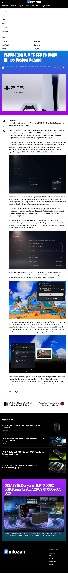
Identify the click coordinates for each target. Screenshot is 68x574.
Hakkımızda (52, 553)
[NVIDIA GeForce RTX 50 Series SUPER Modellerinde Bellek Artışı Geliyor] (57, 454)
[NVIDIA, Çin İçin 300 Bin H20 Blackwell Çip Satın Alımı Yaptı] (57, 427)
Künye (51, 556)
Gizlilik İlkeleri (52, 561)
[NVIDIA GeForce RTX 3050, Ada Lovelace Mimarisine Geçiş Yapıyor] (57, 467)
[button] (3, 2)
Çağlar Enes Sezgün (7, 66)
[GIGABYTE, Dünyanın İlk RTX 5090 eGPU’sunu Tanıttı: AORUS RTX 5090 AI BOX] (34, 514)
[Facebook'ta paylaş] (61, 67)
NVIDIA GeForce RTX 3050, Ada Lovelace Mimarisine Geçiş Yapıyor (19, 466)
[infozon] (34, 2)
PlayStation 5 (18, 392)
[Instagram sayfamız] (6, 556)
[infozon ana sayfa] (14, 551)
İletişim (51, 564)
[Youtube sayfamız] (7, 556)
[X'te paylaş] (63, 67)
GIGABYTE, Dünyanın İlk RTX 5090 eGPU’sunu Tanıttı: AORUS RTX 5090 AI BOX (32, 489)
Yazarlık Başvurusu (54, 559)
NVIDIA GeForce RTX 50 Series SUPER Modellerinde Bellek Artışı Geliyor (23, 453)
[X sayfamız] (4, 556)
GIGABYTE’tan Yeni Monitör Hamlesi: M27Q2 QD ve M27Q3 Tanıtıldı (23, 439)
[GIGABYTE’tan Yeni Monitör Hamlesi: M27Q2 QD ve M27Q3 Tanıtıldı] (57, 441)
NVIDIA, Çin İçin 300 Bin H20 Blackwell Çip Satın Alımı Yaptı (22, 426)
